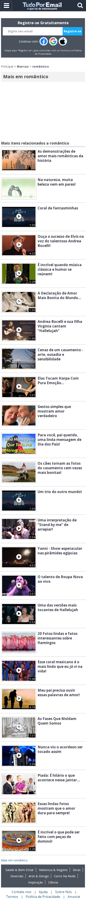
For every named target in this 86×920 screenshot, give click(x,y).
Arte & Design (39, 876)
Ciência (53, 882)
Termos (64, 50)
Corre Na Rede (65, 876)
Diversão (16, 876)
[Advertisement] (43, 112)
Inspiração (35, 882)
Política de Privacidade (43, 896)
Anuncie (74, 896)
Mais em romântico (14, 860)
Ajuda (43, 892)
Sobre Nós (63, 892)
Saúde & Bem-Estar (19, 870)
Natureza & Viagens (53, 870)
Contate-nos (21, 892)
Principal (7, 66)
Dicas (77, 870)
